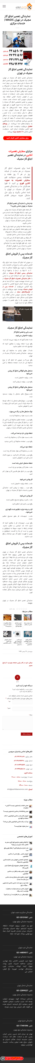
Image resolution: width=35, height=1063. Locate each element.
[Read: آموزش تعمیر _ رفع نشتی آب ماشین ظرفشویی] (30, 854)
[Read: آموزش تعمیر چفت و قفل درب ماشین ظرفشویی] (30, 872)
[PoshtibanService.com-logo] (20, 6)
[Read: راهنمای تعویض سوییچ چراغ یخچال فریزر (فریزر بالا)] (30, 866)
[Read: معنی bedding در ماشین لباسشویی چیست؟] (30, 812)
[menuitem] (5, 6)
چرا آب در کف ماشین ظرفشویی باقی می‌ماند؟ (15, 822)
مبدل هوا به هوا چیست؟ (21, 826)
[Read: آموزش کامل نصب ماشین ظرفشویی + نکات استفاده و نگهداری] (30, 816)
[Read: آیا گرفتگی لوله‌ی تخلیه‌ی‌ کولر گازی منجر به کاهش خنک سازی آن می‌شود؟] (30, 843)
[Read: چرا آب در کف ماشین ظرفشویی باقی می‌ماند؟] (30, 822)
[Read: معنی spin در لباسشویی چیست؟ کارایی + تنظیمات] (30, 806)
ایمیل (8, 708)
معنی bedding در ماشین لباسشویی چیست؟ (15, 811)
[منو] (5, 6)
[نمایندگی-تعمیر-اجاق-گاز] (17, 39)
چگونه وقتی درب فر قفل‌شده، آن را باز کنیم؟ (16, 895)
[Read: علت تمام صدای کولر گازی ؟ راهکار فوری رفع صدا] (30, 849)
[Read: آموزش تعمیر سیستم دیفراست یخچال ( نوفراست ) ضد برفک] (30, 889)
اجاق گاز (16, 332)
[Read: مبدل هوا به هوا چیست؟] (30, 827)
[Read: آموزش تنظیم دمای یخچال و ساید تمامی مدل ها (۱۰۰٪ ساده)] (30, 878)
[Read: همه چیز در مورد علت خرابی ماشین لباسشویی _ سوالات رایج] (30, 883)
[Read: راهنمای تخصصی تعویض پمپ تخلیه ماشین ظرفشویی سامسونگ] (30, 860)
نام (9, 701)
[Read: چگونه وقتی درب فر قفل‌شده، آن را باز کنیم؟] (30, 895)
